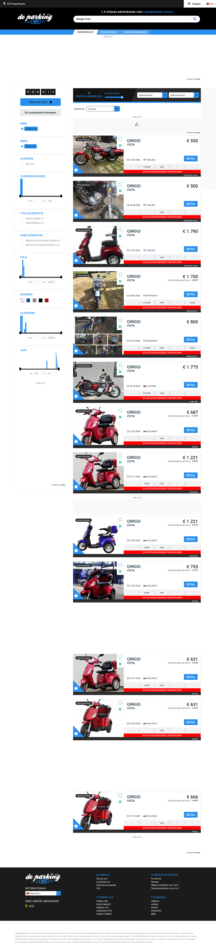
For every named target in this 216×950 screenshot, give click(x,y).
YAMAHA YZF (102, 907)
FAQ (98, 888)
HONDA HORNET (104, 914)
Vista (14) (30, 146)
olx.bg (194, 446)
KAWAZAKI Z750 (104, 910)
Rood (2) (47, 300)
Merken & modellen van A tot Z (165, 885)
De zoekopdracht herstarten (40, 112)
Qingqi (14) (31, 128)
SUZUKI (154, 907)
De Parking (36, 20)
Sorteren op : (80, 108)
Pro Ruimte (156, 878)
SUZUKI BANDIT (103, 904)
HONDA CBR (102, 901)
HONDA (154, 904)
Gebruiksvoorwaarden (106, 885)
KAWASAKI (156, 910)
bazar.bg (193, 492)
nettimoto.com (190, 175)
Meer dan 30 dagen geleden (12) (42, 244)
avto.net (193, 401)
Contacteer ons (103, 881)
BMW (153, 914)
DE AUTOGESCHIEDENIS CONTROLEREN (162, 171)
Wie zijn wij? (101, 878)
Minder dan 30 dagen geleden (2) (43, 240)
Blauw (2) (28, 300)
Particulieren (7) (34, 218)
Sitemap (155, 881)
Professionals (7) (35, 223)
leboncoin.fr (192, 311)
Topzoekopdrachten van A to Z (165, 888)
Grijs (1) (34, 300)
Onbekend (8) (22, 300)
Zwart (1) (41, 300)
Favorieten (79, 167)
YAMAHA (155, 901)
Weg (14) (30, 163)
